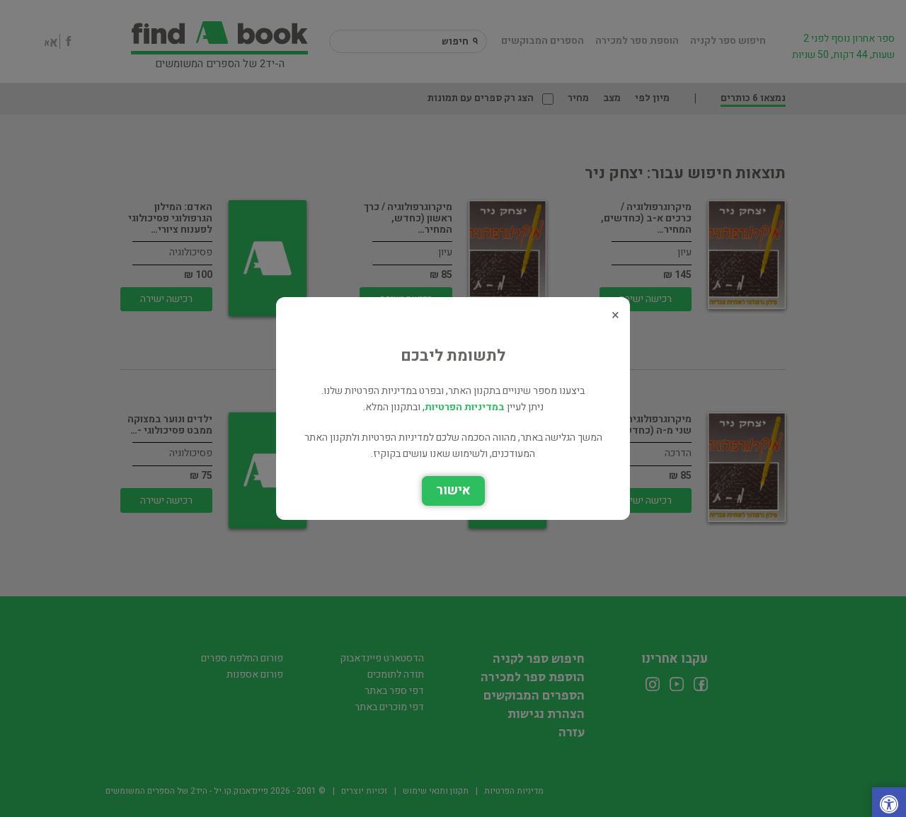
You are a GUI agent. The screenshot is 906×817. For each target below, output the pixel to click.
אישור (453, 490)
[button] (889, 806)
